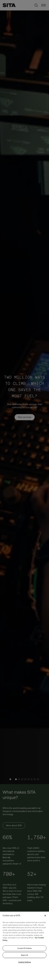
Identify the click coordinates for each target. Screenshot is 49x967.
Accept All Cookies (24, 948)
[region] (24, 939)
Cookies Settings (24, 962)
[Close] (45, 915)
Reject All (24, 955)
